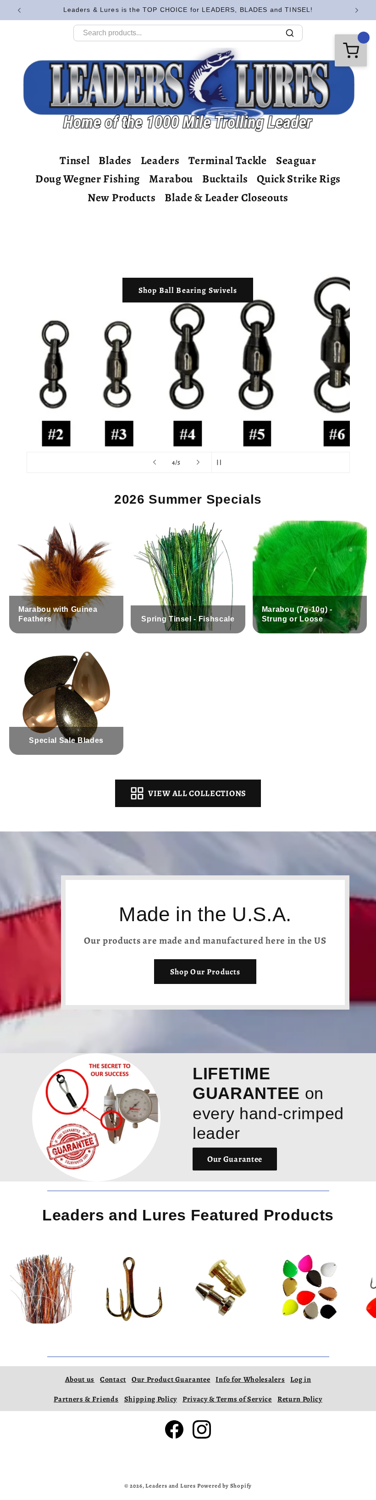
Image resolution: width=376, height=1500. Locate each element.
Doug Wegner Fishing (87, 178)
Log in (300, 1379)
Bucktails (225, 178)
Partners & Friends (86, 1399)
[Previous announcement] (19, 10)
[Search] (290, 33)
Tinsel (74, 160)
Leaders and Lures (170, 1485)
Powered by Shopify (224, 1485)
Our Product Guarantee (171, 1379)
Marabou (171, 178)
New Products (121, 197)
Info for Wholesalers (250, 1379)
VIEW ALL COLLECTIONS (197, 793)
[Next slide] (198, 462)
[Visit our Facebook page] (174, 1429)
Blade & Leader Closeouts (226, 197)
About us (80, 1379)
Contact (113, 1379)
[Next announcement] (357, 10)
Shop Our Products (205, 971)
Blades (115, 160)
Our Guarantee (234, 1159)
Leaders (160, 160)
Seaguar (296, 160)
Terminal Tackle (227, 160)
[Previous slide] (154, 462)
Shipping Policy (150, 1399)
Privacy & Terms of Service (227, 1399)
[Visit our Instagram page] (202, 1429)
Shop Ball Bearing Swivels (188, 290)
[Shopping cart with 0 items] (351, 50)
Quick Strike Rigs (299, 178)
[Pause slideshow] (221, 462)
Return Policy (299, 1399)
